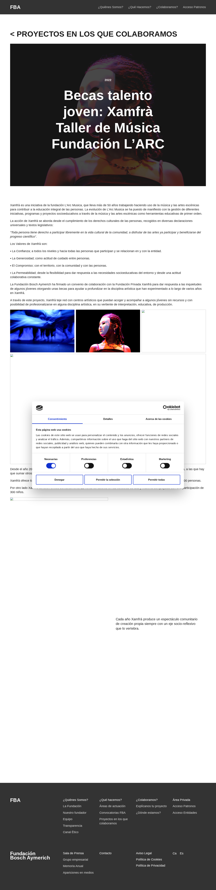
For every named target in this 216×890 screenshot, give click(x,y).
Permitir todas (156, 479)
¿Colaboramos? (167, 7)
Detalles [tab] (108, 418)
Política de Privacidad (150, 865)
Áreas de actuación (112, 806)
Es (181, 853)
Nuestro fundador (74, 812)
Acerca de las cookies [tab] (159, 418)
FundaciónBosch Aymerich (30, 855)
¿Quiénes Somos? (110, 7)
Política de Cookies (149, 859)
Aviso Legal (144, 853)
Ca (175, 853)
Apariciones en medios (78, 872)
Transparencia (72, 825)
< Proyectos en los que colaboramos (93, 34)
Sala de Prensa (73, 853)
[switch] (89, 465)
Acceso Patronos (194, 7)
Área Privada (181, 800)
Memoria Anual (73, 866)
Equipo (67, 819)
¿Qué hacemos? (110, 800)
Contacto (105, 853)
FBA (15, 7)
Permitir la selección (108, 479)
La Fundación (72, 806)
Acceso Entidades (185, 812)
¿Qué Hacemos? (139, 7)
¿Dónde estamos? (148, 812)
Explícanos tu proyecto (151, 806)
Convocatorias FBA (112, 812)
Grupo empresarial (75, 859)
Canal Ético (70, 832)
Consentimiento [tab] (57, 418)
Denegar (59, 479)
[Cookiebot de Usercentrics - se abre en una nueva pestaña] (165, 407)
